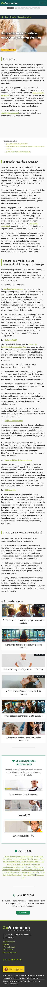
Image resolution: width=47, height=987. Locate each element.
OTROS (37, 8)
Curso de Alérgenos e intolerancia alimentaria (20, 872)
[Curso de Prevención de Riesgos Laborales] (23, 826)
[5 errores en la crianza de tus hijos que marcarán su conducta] (23, 611)
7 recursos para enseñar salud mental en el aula (23, 716)
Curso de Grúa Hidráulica (22, 864)
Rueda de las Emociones (13, 289)
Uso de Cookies (8, 950)
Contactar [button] (24, 913)
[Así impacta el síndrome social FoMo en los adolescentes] (23, 728)
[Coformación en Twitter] (15, 960)
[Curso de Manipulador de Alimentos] (23, 785)
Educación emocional (24, 17)
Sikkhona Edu (10, 490)
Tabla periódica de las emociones (18, 460)
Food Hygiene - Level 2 (11, 870)
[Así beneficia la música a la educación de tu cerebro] (23, 682)
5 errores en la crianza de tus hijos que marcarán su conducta (23, 621)
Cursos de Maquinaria (34, 867)
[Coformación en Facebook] (4, 960)
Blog (6, 17)
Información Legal (9, 947)
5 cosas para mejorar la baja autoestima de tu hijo (23, 669)
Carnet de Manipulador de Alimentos (23, 794)
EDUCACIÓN (11, 8)
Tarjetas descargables (14, 421)
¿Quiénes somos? (9, 942)
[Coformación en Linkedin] (12, 960)
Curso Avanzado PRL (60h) (23, 835)
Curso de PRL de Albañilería (33, 870)
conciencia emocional (10, 113)
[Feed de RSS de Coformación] (21, 960)
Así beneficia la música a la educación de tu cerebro (23, 692)
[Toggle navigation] (43, 3)
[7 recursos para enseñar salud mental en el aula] (23, 706)
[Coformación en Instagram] (9, 960)
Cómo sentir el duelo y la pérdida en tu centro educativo (23, 646)
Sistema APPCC (23, 815)
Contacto (6, 944)
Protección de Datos (10, 952)
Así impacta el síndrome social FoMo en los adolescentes (23, 739)
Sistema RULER (11, 340)
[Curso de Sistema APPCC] (23, 806)
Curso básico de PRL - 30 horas (25, 859)
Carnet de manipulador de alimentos (19, 857)
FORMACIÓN (31, 8)
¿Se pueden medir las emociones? (17, 144)
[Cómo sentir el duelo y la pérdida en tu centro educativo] (23, 635)
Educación (13, 17)
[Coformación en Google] (6, 960)
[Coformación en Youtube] (18, 960)
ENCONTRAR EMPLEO (20, 8)
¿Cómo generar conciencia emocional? (18, 151)
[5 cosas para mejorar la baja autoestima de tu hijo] (23, 660)
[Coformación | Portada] (9, 2)
